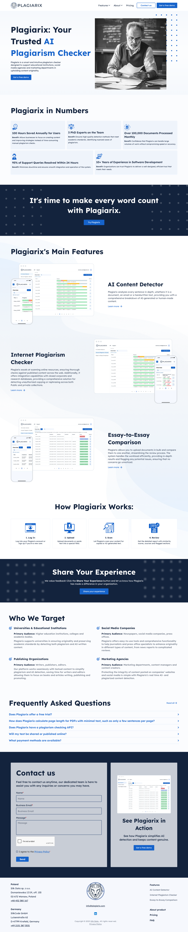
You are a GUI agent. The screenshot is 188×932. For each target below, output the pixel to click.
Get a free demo (167, 5)
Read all (170, 703)
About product (158, 909)
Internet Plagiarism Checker (163, 895)
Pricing (130, 5)
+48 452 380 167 (19, 900)
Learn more (113, 306)
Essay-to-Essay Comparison (163, 900)
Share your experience (94, 591)
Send (22, 859)
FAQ (152, 920)
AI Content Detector (159, 890)
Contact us (146, 5)
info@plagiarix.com (95, 906)
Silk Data (95, 921)
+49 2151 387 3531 (20, 925)
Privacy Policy (41, 851)
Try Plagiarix (94, 222)
